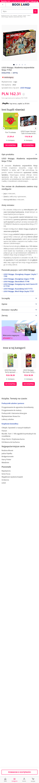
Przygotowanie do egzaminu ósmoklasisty (18, 407)
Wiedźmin (5, 462)
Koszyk (33, 781)
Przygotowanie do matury (11, 410)
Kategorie (14, 781)
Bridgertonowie (8, 456)
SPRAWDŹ (6, 338)
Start (5, 781)
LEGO (4, 483)
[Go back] (2, 4)
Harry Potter (6, 459)
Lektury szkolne (8, 419)
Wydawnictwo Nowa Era (11, 416)
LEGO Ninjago (25, 88)
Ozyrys (4, 431)
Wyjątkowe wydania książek (12, 477)
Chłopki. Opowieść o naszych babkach (16, 428)
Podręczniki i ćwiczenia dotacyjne (14, 413)
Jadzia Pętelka (7, 453)
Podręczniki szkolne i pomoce (13, 403)
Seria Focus (6, 474)
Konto (24, 781)
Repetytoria (6, 471)
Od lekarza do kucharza (11, 442)
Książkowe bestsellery (10, 424)
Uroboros (5, 480)
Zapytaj (15, 73)
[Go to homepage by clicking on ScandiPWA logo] (20, 4)
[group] (11, 131)
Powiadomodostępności (19, 772)
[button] (35, 11)
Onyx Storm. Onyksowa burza (13, 439)
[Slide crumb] (14, 64)
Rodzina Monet (7, 450)
